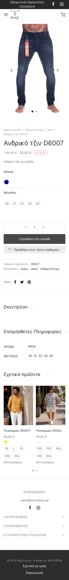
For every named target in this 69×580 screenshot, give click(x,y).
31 (35, 356)
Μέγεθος (10, 192)
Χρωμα (8, 171)
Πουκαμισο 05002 (49, 430)
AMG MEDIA (55, 560)
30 (30, 356)
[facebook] (53, 4)
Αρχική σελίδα (12, 129)
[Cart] (63, 14)
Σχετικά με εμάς (34, 566)
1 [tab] (33, 470)
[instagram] (61, 4)
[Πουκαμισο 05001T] (18, 405)
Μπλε (32, 346)
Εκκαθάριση (14, 462)
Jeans (50, 129)
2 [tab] (36, 470)
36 (51, 356)
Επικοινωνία (34, 573)
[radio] (6, 182)
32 (40, 356)
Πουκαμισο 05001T (17, 430)
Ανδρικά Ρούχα (34, 129)
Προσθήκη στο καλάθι (34, 239)
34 (45, 356)
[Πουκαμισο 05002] (50, 405)
